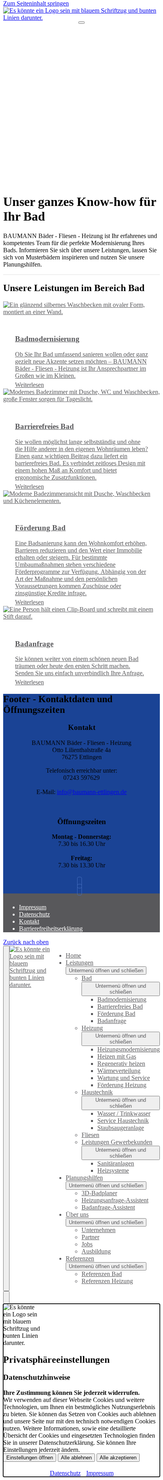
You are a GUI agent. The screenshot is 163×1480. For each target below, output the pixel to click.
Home (73, 955)
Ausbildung (96, 1251)
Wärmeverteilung (118, 1070)
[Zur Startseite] (81, 17)
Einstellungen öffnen (29, 1458)
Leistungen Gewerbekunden (117, 1142)
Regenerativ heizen (121, 1063)
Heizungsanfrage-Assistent (115, 1200)
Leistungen (79, 962)
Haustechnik (97, 1092)
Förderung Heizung (121, 1085)
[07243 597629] (81, 882)
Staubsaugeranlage (120, 1127)
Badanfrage (111, 1020)
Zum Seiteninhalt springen (36, 3)
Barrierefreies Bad (120, 1006)
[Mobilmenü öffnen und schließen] (81, 22)
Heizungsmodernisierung (128, 1049)
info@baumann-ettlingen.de (92, 792)
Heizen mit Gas (116, 1056)
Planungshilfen (84, 1177)
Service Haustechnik (123, 1120)
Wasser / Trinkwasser (123, 1113)
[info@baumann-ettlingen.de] (81, 889)
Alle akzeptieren (118, 1458)
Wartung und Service (123, 1077)
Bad (87, 978)
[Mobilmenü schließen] (6, 1118)
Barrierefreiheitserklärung (51, 928)
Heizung (92, 1028)
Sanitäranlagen (115, 1163)
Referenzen (80, 1258)
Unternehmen (99, 1230)
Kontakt (29, 921)
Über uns (77, 1214)
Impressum (32, 907)
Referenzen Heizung (107, 1281)
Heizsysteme (113, 1170)
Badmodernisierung (121, 999)
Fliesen (90, 1134)
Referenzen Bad (102, 1273)
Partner (90, 1237)
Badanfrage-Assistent (108, 1207)
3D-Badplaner (99, 1193)
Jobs (87, 1244)
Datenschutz (34, 914)
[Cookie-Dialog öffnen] (6, 1297)
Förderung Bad (116, 1013)
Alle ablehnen (76, 1458)
